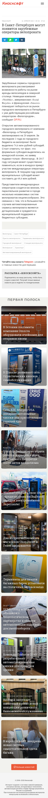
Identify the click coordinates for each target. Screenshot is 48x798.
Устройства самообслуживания (19, 651)
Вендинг (7, 406)
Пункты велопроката (11, 238)
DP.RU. (18, 119)
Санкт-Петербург (21, 233)
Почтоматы (9, 323)
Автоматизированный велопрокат (17, 252)
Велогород (7, 233)
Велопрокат (8, 247)
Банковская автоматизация (17, 696)
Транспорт (6, 21)
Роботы (7, 448)
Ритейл (6, 534)
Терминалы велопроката (33, 238)
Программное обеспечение (16, 605)
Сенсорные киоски (12, 369)
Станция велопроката (33, 243)
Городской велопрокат (12, 243)
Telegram (29, 261)
